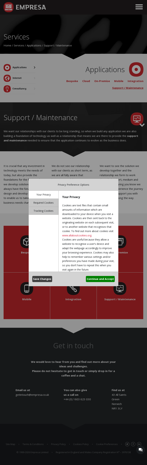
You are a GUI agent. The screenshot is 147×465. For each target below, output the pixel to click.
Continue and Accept (100, 279)
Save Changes (42, 279)
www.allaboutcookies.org (76, 235)
